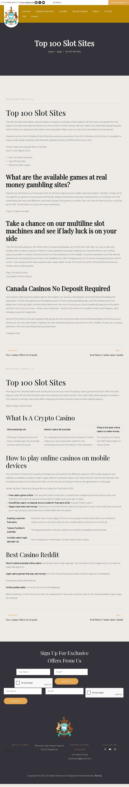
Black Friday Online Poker (19, 406)
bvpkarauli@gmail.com (79, 758)
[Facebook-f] (105, 749)
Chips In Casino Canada (17, 211)
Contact (34, 16)
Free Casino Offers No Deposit (34, 353)
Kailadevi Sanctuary (45, 11)
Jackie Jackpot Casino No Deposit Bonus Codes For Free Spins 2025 (39, 488)
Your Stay (26, 11)
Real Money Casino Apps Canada (94, 353)
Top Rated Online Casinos (19, 276)
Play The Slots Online (17, 272)
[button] (118, 2)
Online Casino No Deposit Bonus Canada (26, 147)
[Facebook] (36, 2)
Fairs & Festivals (79, 11)
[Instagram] (39, 2)
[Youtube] (43, 2)
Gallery (95, 11)
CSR (24, 16)
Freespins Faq (13, 333)
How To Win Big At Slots (18, 150)
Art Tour (108, 11)
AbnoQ (98, 776)
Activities (63, 11)
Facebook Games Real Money (21, 580)
